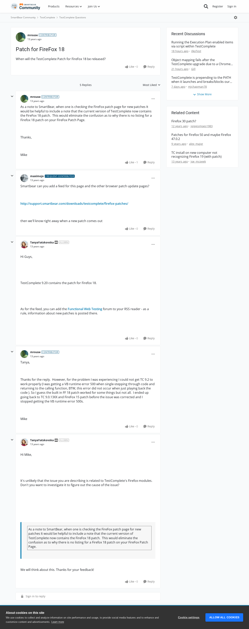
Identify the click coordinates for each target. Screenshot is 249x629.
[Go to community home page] (25, 6)
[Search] (206, 6)
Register (217, 6)
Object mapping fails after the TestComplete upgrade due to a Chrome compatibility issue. (201, 62)
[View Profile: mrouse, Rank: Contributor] (20, 37)
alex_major (196, 144)
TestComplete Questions (72, 17)
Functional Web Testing (85, 309)
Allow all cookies (224, 617)
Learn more (57, 621)
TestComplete (47, 17)
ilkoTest (196, 51)
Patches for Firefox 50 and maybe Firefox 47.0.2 (201, 137)
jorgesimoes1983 (202, 126)
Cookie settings (189, 617)
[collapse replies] (12, 96)
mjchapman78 (197, 86)
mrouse (32, 35)
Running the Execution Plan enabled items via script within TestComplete (202, 44)
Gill (193, 69)
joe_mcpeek (198, 161)
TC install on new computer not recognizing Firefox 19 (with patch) (196, 155)
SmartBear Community (23, 17)
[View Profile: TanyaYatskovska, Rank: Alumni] (24, 244)
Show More (204, 94)
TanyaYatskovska (42, 242)
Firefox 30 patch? (183, 121)
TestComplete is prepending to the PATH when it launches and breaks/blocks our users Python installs (201, 80)
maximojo (37, 176)
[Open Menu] (235, 17)
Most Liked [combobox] (151, 85)
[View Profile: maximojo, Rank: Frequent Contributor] (24, 178)
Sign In (231, 6)
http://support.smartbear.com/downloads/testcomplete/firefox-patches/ (74, 203)
